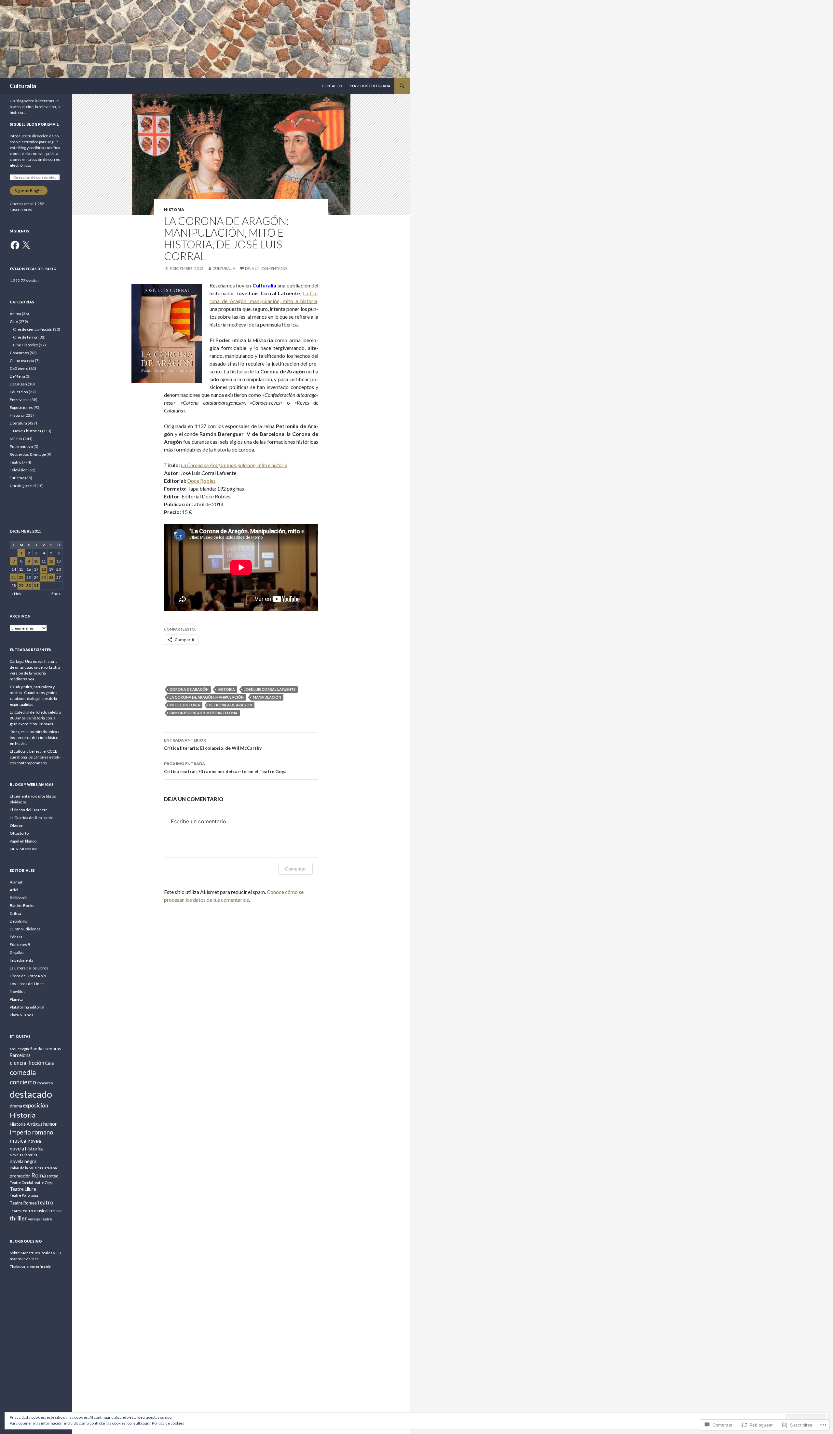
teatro (45, 1202)
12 (51, 561)
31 (36, 585)
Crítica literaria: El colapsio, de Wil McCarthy (213, 744)
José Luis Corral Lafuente (269, 689)
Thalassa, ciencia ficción (30, 1266)
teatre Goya (43, 1182)
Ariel (14, 889)
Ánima (15, 313)
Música (16, 438)
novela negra (23, 1161)
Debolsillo (18, 921)
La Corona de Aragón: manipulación (207, 697)
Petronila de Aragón (230, 705)
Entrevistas (20, 399)
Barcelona (20, 1055)
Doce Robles (201, 481)
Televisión (19, 469)
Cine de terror (25, 337)
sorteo (52, 1176)
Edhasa (16, 936)
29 (21, 585)
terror (55, 1210)
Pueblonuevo (21, 446)
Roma (38, 1175)
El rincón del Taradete (29, 809)
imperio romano (31, 1132)
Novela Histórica (23, 1155)
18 (43, 569)
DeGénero (19, 368)
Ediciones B (20, 944)
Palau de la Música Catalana (33, 1167)
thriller (18, 1218)
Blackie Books (22, 905)
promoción (20, 1175)
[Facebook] (15, 245)
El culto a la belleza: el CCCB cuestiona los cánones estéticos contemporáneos (35, 757)
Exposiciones (21, 407)
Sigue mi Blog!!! (29, 190)
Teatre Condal (21, 1182)
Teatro (15, 462)
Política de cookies (168, 1423)
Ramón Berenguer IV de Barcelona (204, 713)
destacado (31, 1094)
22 (21, 577)
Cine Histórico (25, 344)
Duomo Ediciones (25, 928)
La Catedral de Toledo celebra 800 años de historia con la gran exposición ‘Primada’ (35, 718)
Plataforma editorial (27, 1007)
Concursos (19, 352)
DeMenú (17, 376)
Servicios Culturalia (370, 86)
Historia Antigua (26, 1124)
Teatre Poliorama (24, 1195)
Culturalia (23, 86)
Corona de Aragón (189, 689)
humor (50, 1124)
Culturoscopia (22, 360)
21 (13, 577)
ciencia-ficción (27, 1063)
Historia (174, 209)
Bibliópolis (19, 897)
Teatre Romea (23, 1202)
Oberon (16, 825)
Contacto (332, 86)
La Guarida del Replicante (31, 817)
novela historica (27, 1148)
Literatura (18, 423)
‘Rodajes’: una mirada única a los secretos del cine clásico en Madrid (35, 737)
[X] (26, 245)
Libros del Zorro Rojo (28, 975)
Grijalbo (16, 952)
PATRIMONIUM (23, 848)
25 (43, 577)
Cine (14, 321)
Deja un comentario (266, 268)
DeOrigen (18, 384)
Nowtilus (17, 991)
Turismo (17, 477)
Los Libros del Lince (27, 983)
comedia (23, 1072)
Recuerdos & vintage (28, 454)
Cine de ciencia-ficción (32, 329)
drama (16, 1105)
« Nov (16, 593)
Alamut (16, 882)
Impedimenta (21, 960)
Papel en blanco (23, 841)
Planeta (16, 999)
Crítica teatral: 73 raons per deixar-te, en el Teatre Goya (225, 767)
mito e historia (185, 705)
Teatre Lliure (23, 1189)
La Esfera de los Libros (29, 968)
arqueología (19, 1049)
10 (36, 561)
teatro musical (34, 1210)
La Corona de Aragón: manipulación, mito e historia (234, 465)
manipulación (267, 697)
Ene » (56, 593)
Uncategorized (23, 485)
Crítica (15, 913)
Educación (19, 391)
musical (19, 1140)
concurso (45, 1083)
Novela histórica (27, 430)
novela (34, 1141)
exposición (35, 1105)
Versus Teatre (40, 1219)
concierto (23, 1082)
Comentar (295, 868)
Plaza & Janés (21, 1014)
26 (51, 577)
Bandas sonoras (45, 1048)
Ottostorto (19, 833)
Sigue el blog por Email (34, 124)
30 (28, 585)
